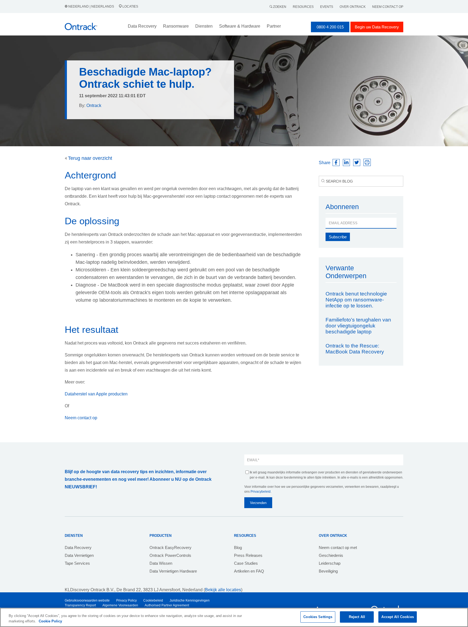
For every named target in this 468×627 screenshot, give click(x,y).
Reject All (357, 617)
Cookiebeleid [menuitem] (153, 600)
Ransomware (176, 26)
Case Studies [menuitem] (246, 563)
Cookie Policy (50, 621)
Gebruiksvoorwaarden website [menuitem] (87, 600)
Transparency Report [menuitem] (80, 605)
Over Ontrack (353, 7)
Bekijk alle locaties (223, 589)
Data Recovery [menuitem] (78, 547)
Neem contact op (387, 7)
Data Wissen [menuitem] (161, 563)
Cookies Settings (317, 617)
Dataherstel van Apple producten (96, 394)
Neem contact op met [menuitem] (338, 547)
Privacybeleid (261, 491)
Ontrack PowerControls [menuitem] (170, 555)
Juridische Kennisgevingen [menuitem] (190, 600)
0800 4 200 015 (330, 27)
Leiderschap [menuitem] (329, 563)
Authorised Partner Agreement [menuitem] (167, 605)
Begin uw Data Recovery (377, 27)
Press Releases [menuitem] (248, 555)
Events (326, 7)
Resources (303, 7)
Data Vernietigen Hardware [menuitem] (173, 571)
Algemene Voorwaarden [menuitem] (120, 605)
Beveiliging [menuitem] (328, 571)
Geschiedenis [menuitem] (331, 555)
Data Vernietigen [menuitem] (79, 555)
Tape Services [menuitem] (77, 563)
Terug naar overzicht (89, 158)
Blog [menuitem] (238, 547)
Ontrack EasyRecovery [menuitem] (170, 547)
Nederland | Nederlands (91, 6)
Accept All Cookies (397, 617)
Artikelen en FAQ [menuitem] (249, 571)
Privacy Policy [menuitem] (126, 600)
